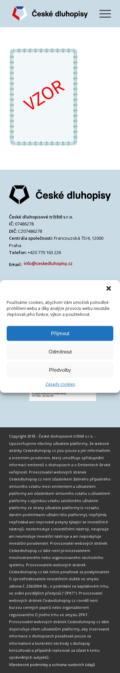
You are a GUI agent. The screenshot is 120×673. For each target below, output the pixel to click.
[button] (109, 289)
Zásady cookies (60, 384)
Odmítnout (60, 351)
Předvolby (60, 370)
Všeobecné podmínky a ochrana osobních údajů (52, 664)
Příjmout (60, 333)
